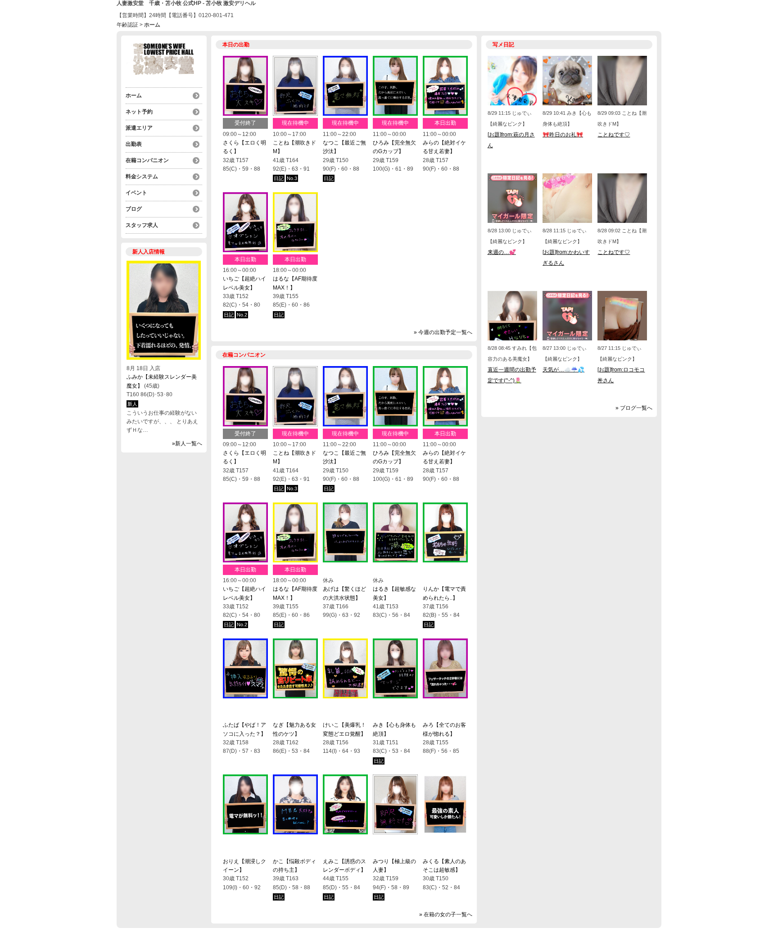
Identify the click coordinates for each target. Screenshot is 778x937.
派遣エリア (139, 128)
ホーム (134, 95)
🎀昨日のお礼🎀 (563, 134)
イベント (136, 193)
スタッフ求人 (142, 225)
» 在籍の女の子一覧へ (445, 914)
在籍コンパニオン (147, 160)
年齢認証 (127, 25)
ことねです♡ (613, 134)
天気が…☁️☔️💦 (563, 370)
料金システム (142, 176)
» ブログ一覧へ (633, 408)
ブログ (134, 209)
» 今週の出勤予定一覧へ (443, 332)
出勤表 (134, 144)
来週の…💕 (502, 252)
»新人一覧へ (187, 443)
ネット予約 (139, 112)
